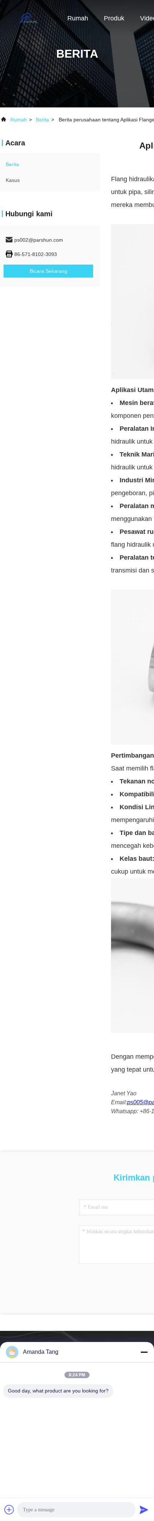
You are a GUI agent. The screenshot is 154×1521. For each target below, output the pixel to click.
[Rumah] (29, 18)
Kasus (13, 180)
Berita (42, 119)
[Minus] (144, 1352)
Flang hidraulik (132, 179)
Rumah (77, 18)
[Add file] (9, 1509)
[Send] (144, 1509)
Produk (114, 18)
